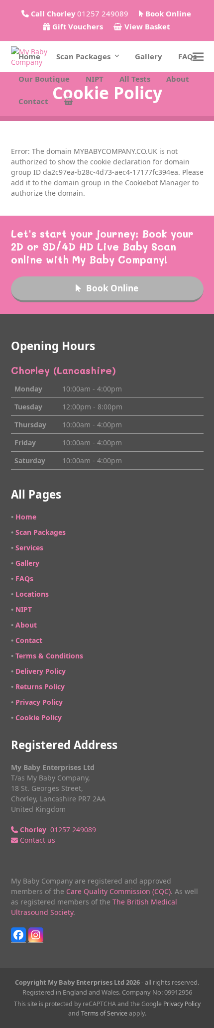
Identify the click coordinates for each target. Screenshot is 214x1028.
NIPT (23, 609)
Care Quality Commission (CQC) (118, 891)
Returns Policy (40, 686)
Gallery (27, 563)
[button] (68, 102)
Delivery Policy (40, 671)
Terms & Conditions (49, 655)
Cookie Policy (38, 717)
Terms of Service (104, 1013)
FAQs (24, 578)
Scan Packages (40, 532)
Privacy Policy (39, 702)
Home (25, 516)
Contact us (36, 840)
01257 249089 (57, 829)
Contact (28, 640)
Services (29, 547)
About (26, 625)
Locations (32, 594)
